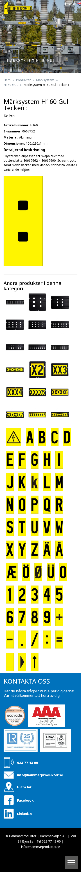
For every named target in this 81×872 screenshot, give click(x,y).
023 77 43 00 (27, 762)
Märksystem (45, 80)
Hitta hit (24, 787)
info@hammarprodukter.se (40, 775)
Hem (7, 80)
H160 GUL (11, 85)
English (70, 3)
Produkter (23, 80)
